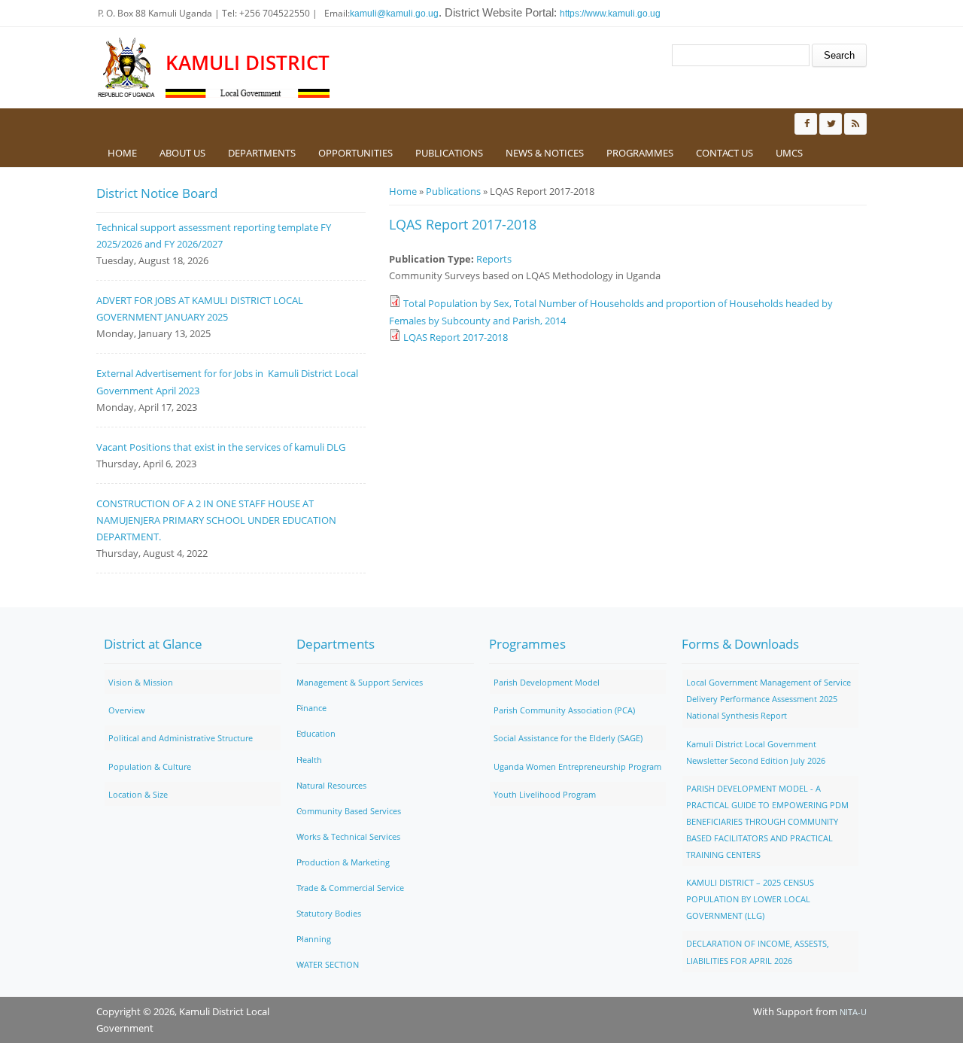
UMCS (789, 153)
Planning (313, 938)
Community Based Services (348, 810)
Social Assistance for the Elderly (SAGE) (568, 737)
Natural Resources (331, 785)
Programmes (639, 153)
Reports (494, 259)
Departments (262, 153)
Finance (311, 707)
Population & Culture (149, 766)
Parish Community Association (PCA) (564, 710)
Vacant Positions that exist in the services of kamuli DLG (220, 447)
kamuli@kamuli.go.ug (394, 13)
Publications (449, 153)
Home (122, 153)
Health (309, 759)
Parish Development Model (547, 682)
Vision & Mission (140, 682)
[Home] (127, 68)
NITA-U (853, 1011)
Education (316, 733)
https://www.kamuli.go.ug (610, 13)
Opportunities (355, 153)
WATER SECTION (327, 964)
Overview (126, 710)
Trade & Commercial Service (350, 887)
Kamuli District (248, 63)
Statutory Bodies (328, 913)
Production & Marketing (343, 862)
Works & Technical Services (348, 836)
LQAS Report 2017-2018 (455, 337)
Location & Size (138, 794)
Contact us (724, 153)
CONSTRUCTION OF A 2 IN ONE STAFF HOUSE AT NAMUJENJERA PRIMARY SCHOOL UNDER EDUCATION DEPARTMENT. (216, 520)
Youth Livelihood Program (545, 794)
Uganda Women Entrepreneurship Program (577, 766)
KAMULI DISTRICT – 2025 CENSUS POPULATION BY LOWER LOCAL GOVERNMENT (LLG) (750, 899)
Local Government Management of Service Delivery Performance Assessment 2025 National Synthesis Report (768, 699)
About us (182, 153)
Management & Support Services (359, 682)
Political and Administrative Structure (180, 737)
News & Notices (545, 153)
